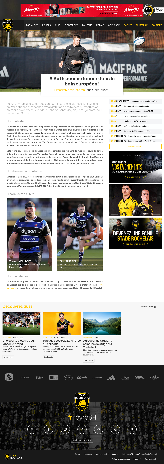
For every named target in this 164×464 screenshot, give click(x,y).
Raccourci (88, 454)
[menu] (32, 25)
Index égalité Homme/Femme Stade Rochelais (139, 454)
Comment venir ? (102, 454)
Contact (115, 454)
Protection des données (121, 459)
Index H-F (137, 459)
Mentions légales (151, 459)
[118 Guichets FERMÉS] (153, 16)
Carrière (78, 454)
